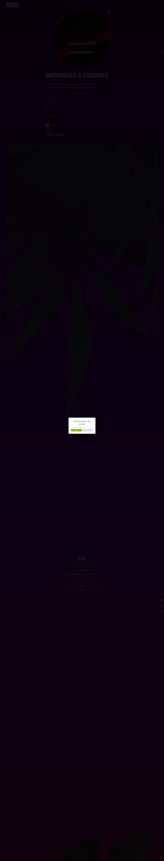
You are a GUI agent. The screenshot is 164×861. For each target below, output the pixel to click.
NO (88, 430)
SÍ (76, 430)
